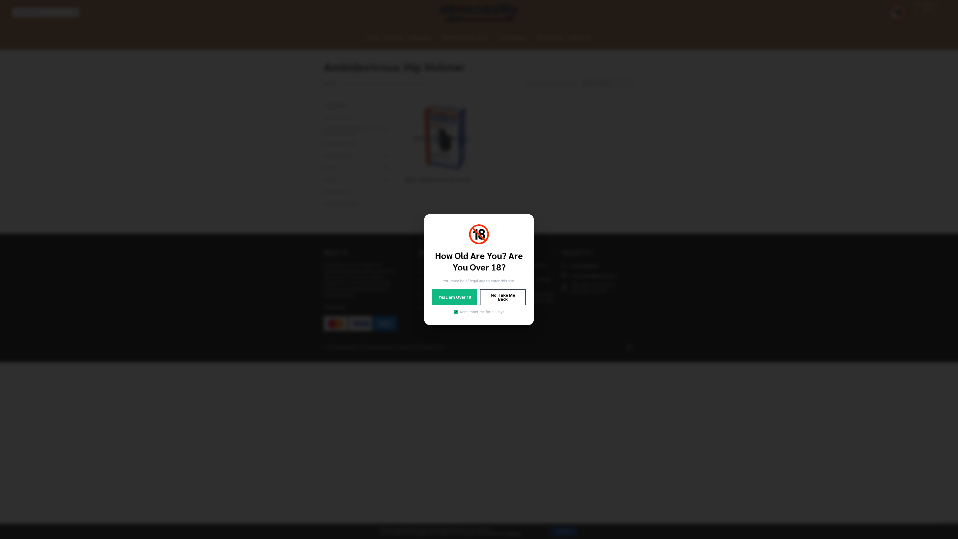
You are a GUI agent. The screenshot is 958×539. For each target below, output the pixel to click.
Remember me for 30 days (482, 311)
